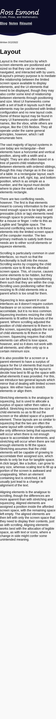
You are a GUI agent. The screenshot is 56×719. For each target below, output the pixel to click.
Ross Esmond (19, 12)
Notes (13, 23)
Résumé (26, 23)
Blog (3, 23)
